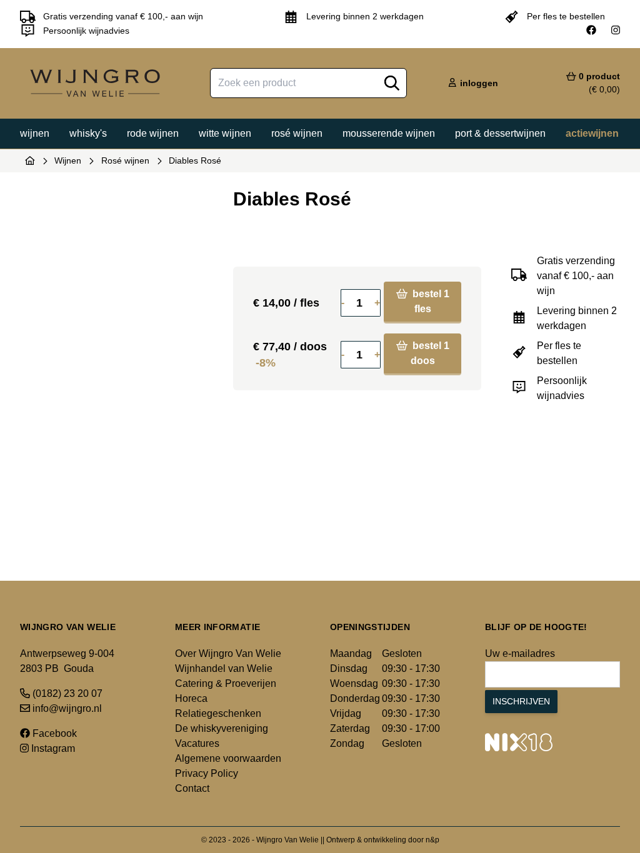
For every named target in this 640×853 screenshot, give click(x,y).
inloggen (478, 83)
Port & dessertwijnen (500, 133)
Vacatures (197, 743)
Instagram (52, 748)
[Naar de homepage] (30, 160)
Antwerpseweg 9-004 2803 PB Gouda (67, 661)
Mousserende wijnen (388, 133)
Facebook (53, 733)
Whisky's (88, 133)
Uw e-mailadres (520, 653)
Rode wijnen (153, 133)
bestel (429, 301)
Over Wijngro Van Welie (228, 653)
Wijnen (34, 133)
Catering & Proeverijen (225, 683)
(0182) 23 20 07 (66, 693)
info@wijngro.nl (66, 708)
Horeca (191, 698)
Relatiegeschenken (218, 713)
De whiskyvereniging (221, 728)
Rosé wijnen (296, 133)
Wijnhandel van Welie (223, 668)
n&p (432, 840)
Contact (192, 788)
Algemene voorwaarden (228, 758)
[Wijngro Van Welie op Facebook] (591, 30)
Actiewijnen (592, 133)
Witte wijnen (225, 133)
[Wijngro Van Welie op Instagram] (615, 30)
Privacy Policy (206, 773)
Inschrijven (521, 701)
